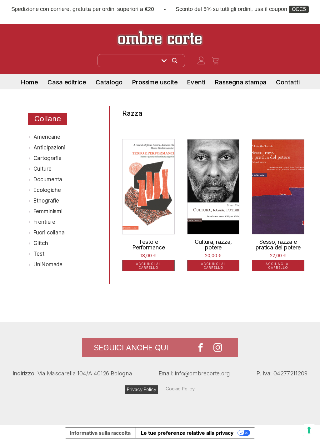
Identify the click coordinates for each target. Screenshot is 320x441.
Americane (46, 137)
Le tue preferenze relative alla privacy (187, 433)
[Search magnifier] (174, 60)
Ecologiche (47, 190)
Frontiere (44, 222)
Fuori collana (49, 232)
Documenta (47, 179)
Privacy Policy (141, 389)
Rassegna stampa (241, 82)
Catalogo (109, 82)
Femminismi (47, 211)
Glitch (40, 243)
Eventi (196, 82)
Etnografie (46, 201)
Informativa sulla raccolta (100, 433)
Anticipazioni (49, 147)
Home (29, 82)
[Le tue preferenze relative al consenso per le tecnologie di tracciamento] (309, 430)
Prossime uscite (155, 82)
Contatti (287, 82)
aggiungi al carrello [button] (148, 265)
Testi (39, 254)
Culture (42, 169)
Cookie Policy (180, 389)
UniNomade (47, 264)
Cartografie (47, 158)
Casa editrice (67, 82)
